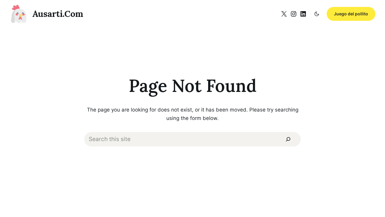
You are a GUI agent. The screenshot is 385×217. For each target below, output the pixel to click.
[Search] (288, 139)
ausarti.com (57, 13)
